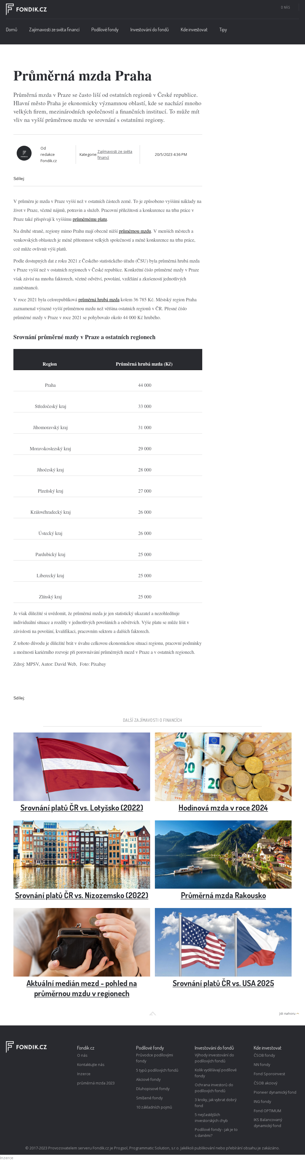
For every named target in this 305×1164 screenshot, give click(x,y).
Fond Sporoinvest (269, 1073)
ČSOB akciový (265, 1083)
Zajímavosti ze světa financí (54, 29)
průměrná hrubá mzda (98, 299)
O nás (285, 7)
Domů (11, 29)
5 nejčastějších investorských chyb (211, 1117)
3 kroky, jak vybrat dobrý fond (215, 1102)
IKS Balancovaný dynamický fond (268, 1122)
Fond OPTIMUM (267, 1110)
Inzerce (84, 1073)
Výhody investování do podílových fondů (214, 1058)
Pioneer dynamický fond (275, 1092)
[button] (105, 31)
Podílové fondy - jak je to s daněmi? (216, 1132)
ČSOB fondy (264, 1055)
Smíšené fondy (149, 1098)
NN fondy (262, 1064)
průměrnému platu (90, 219)
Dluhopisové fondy (152, 1088)
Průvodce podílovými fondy (154, 1058)
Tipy (223, 29)
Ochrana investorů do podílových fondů (214, 1087)
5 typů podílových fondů (157, 1070)
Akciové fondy (148, 1079)
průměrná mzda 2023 (96, 1083)
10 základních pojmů (154, 1107)
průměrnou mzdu (135, 231)
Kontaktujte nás (90, 1064)
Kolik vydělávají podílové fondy (216, 1072)
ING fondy (262, 1101)
